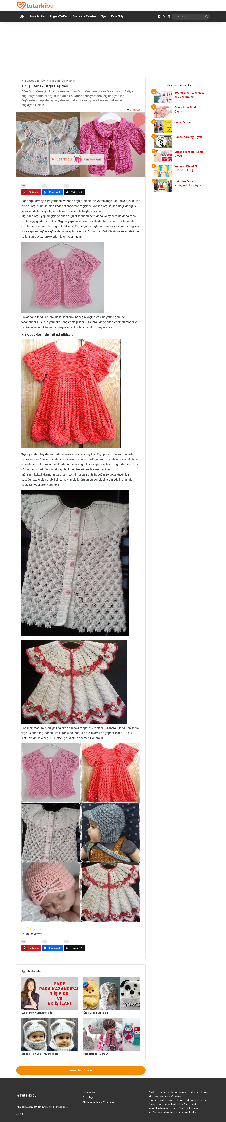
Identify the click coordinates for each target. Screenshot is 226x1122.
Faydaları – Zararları (84, 16)
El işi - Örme (41, 81)
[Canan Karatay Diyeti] (163, 141)
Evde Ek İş (117, 16)
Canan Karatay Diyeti (188, 137)
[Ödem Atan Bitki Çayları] (163, 112)
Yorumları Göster (81, 1070)
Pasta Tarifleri (37, 16)
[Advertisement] (113, 50)
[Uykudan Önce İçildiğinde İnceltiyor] (163, 185)
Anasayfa (28, 81)
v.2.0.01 (20, 1114)
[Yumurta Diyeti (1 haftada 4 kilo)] (163, 171)
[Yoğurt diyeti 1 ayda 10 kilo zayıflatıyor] (163, 97)
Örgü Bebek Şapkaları (95, 1012)
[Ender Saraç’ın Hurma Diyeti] (163, 156)
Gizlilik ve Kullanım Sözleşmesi (98, 1102)
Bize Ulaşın (88, 1097)
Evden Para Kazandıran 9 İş (36, 1012)
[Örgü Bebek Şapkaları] (111, 993)
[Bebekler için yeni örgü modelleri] (49, 1034)
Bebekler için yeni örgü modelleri (40, 1053)
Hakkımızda (88, 1092)
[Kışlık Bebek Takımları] (111, 1034)
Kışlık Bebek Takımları (95, 1053)
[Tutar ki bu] (35, 6)
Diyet (103, 16)
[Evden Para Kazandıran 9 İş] (49, 993)
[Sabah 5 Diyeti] (163, 126)
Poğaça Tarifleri (59, 16)
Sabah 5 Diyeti (183, 122)
